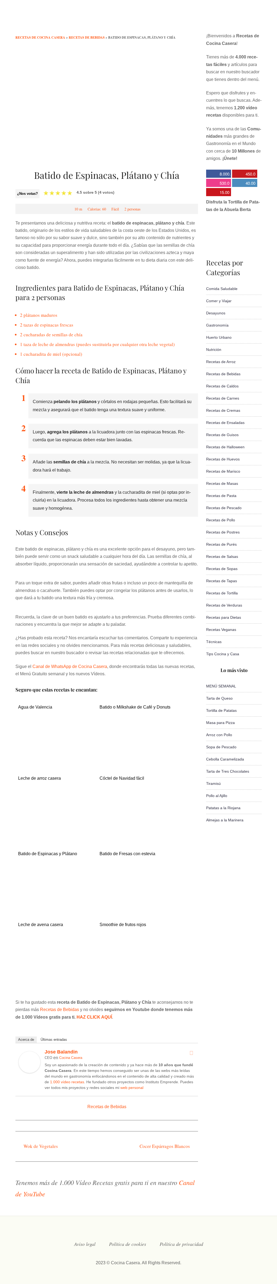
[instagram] (226, 20)
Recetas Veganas (221, 629)
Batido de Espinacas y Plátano (47, 853)
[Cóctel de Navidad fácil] (137, 836)
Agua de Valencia (35, 707)
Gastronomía (217, 325)
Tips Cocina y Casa (222, 654)
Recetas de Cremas (223, 410)
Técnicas (214, 642)
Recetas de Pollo (220, 520)
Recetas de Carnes (222, 398)
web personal (131, 1087)
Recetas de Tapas (221, 581)
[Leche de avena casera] (55, 984)
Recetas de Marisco (223, 471)
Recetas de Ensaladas (225, 422)
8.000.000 (218, 174)
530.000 (217, 183)
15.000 (217, 192)
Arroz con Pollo (219, 735)
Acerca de (26, 1040)
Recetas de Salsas (222, 556)
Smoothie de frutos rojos (123, 924)
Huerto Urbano (219, 337)
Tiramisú (213, 783)
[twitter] (215, 20)
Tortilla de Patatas (221, 710)
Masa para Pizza (220, 722)
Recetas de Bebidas (59, 1009)
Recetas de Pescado (224, 508)
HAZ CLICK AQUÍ (94, 1017)
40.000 (243, 183)
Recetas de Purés (221, 544)
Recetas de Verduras (224, 605)
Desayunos (215, 313)
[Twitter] (191, 1053)
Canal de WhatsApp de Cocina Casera (69, 666)
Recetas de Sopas (222, 569)
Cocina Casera (70, 1058)
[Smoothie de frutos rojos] (137, 978)
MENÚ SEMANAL (221, 686)
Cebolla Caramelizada (225, 759)
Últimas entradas (54, 1040)
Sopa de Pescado (221, 747)
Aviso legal (84, 1244)
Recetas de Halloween (225, 447)
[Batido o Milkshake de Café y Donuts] (137, 753)
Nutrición (213, 349)
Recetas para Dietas (223, 617)
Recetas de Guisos (222, 435)
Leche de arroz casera (39, 778)
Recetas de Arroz (221, 362)
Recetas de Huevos (223, 459)
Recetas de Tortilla (222, 593)
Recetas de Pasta (221, 495)
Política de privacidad (181, 1244)
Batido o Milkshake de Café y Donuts (135, 707)
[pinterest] (259, 20)
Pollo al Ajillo (216, 796)
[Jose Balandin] (29, 1071)
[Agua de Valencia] (55, 761)
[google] (248, 20)
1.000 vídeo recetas (67, 1082)
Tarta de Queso (219, 698)
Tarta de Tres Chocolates (227, 771)
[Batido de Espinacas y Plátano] (55, 907)
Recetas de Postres (223, 532)
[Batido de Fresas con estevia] (137, 905)
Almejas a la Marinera (224, 820)
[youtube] (237, 20)
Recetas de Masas (222, 483)
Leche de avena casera (40, 924)
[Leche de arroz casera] (55, 831)
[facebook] (205, 20)
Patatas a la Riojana (223, 808)
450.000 (243, 174)
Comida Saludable (222, 289)
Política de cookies (127, 1244)
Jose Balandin (61, 1052)
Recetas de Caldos (222, 386)
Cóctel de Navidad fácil (122, 778)
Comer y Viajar (219, 301)
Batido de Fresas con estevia (127, 853)
